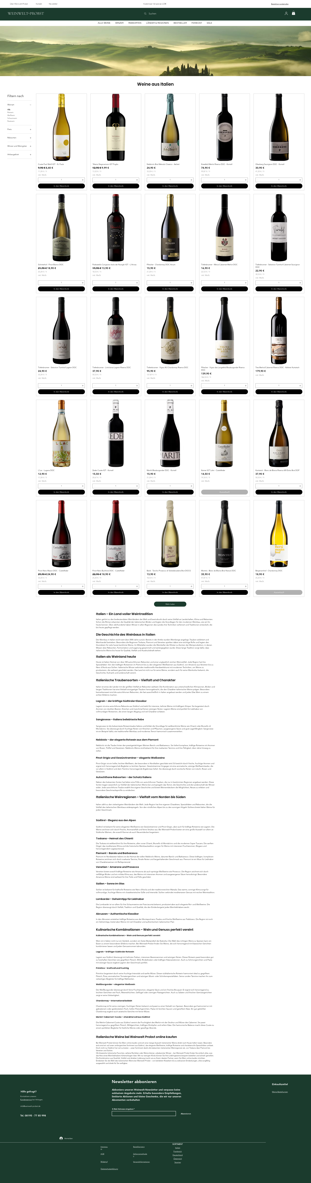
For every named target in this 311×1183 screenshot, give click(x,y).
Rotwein (10, 112)
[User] (286, 13)
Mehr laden (170, 604)
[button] (293, 13)
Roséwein (11, 121)
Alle (8, 109)
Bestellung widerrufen (280, 4)
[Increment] (82, 180)
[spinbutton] (61, 180)
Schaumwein (12, 118)
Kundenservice (26, 1099)
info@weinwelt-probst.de (30, 1106)
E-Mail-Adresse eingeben (123, 1109)
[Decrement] (39, 180)
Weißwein (11, 115)
